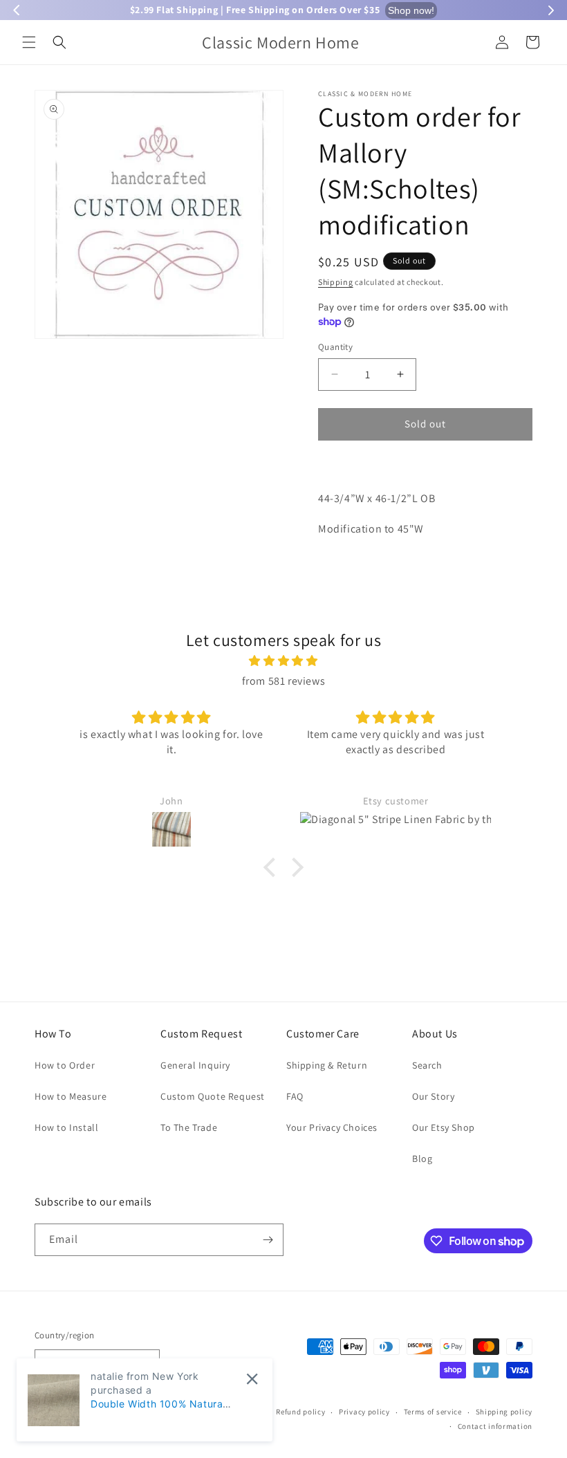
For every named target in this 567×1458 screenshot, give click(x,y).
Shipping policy (504, 1412)
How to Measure (70, 1096)
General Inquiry (195, 1065)
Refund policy (300, 1412)
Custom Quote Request (212, 1096)
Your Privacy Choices (332, 1127)
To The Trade (188, 1127)
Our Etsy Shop (443, 1127)
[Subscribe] (267, 1240)
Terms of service (433, 1412)
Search (427, 1065)
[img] (283, 661)
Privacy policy (364, 1412)
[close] (252, 1378)
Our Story (433, 1096)
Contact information (495, 1426)
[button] (29, 42)
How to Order (65, 1065)
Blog (422, 1158)
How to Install (66, 1127)
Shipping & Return (326, 1065)
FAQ (295, 1096)
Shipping (335, 282)
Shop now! (411, 10)
